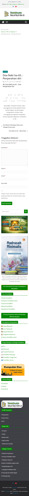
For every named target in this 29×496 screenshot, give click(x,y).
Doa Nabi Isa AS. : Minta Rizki (17, 131)
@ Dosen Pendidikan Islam (9, 337)
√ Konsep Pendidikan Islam (8, 456)
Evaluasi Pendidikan (7, 303)
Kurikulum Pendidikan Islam (9, 301)
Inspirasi (3, 386)
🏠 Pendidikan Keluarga (8, 354)
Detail (18, 281)
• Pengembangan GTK (7, 466)
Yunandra (13, 81)
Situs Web (4, 183)
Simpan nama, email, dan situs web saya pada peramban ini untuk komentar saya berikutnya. (13, 196)
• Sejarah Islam (5, 440)
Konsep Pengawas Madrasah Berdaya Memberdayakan (14, 316)
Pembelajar (4, 383)
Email (3, 176)
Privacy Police (5, 418)
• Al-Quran (4, 431)
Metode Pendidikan (7, 306)
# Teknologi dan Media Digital (9, 472)
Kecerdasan (4, 389)
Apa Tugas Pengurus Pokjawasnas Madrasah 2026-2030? (15, 4)
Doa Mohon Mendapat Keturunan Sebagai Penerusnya (13, 126)
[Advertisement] (14, 50)
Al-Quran (5, 71)
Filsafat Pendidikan (6, 298)
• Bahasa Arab (5, 437)
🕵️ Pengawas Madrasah (8, 334)
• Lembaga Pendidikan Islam (8, 469)
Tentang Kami (5, 414)
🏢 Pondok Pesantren (7, 352)
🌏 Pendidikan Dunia (7, 360)
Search (26, 211)
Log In (2, 421)
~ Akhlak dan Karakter (7, 443)
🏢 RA (3, 346)
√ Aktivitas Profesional (7, 453)
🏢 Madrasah (5, 349)
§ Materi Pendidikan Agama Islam (10, 463)
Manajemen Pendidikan (8, 309)
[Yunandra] (3, 22)
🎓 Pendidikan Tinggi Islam (9, 357)
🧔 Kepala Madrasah (7, 332)
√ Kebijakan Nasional (6, 460)
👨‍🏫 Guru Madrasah (6, 329)
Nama (3, 168)
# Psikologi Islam (5, 476)
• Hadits (3, 434)
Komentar (4, 147)
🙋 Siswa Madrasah (7, 326)
